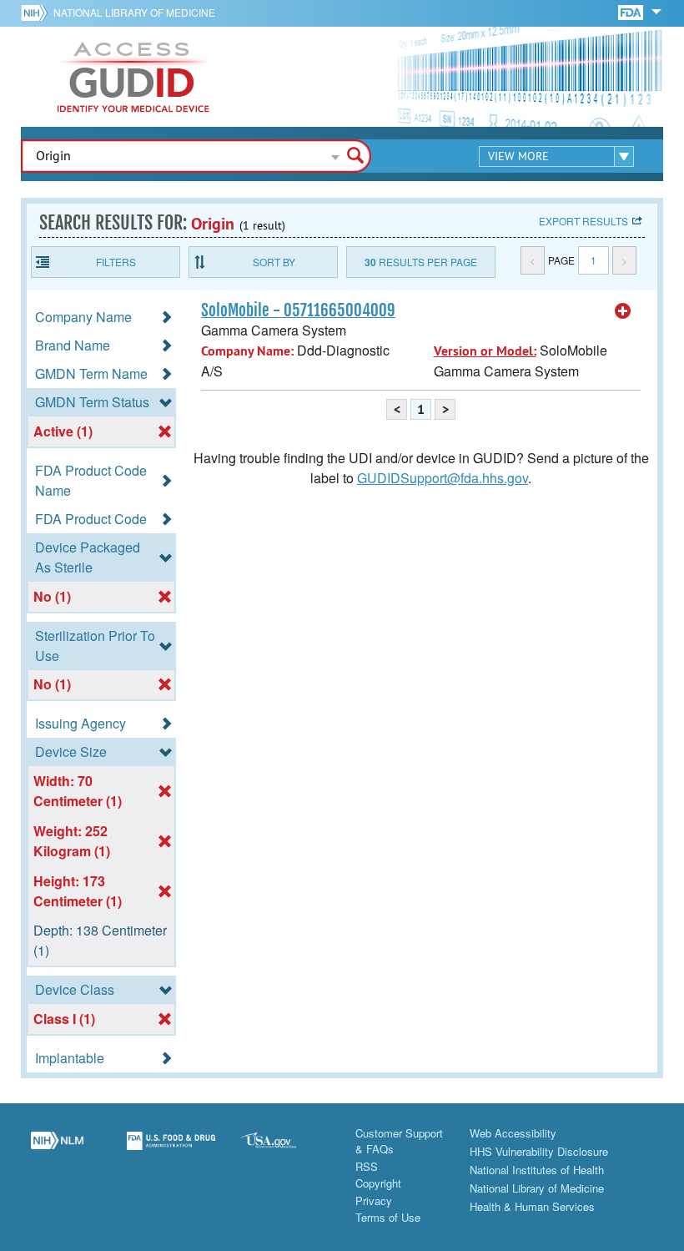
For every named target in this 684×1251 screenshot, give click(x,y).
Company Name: (247, 351)
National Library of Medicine (134, 12)
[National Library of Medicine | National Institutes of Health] (57, 1150)
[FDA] (632, 11)
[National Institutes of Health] (37, 12)
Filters (116, 262)
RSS (366, 1166)
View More (518, 156)
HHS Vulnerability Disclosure (539, 1151)
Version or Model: (485, 351)
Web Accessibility (513, 1133)
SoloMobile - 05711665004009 (298, 310)
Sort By (274, 262)
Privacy (373, 1200)
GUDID (133, 77)
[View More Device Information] (623, 311)
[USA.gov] (284, 1150)
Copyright (378, 1183)
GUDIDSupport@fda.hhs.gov (442, 477)
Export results (583, 221)
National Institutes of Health (537, 1170)
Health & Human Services (532, 1206)
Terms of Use (387, 1217)
